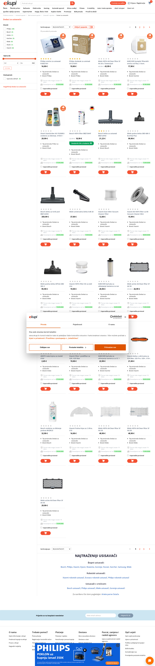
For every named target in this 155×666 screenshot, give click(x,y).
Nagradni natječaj (15, 646)
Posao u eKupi (13, 643)
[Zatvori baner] (125, 317)
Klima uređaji (72, 8)
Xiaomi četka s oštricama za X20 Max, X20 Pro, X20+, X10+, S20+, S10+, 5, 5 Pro (138, 357)
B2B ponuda (78, 12)
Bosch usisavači (73, 588)
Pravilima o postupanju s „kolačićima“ (62, 338)
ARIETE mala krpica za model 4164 (52, 357)
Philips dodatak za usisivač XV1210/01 (79, 62)
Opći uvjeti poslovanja (132, 636)
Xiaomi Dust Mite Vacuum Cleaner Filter (108, 213)
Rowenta (90, 567)
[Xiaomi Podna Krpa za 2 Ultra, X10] (81, 411)
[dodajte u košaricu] (45, 94)
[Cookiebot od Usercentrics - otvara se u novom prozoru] (112, 317)
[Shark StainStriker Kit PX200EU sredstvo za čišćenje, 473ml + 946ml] (52, 117)
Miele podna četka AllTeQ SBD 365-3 (52, 285)
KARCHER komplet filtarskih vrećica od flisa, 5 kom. (138, 62)
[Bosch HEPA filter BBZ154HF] (81, 117)
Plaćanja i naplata (61, 636)
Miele (8, 41)
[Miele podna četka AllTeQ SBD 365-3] (52, 267)
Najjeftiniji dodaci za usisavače (14, 87)
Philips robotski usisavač (118, 577)
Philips (9, 29)
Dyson (83, 567)
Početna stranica (8, 15)
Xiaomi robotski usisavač (73, 577)
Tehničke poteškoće (39, 643)
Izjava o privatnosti (131, 639)
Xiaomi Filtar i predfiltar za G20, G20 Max (79, 357)
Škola (5, 8)
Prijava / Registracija (137, 3)
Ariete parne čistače (110, 594)
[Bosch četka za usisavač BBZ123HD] (110, 117)
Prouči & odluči (91, 12)
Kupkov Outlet (56, 12)
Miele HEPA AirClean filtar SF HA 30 (109, 429)
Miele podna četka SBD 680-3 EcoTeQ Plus (138, 134)
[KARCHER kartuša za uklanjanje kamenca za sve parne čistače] (110, 267)
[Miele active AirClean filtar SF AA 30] (52, 483)
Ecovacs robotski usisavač (96, 577)
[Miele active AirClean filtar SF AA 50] (139, 267)
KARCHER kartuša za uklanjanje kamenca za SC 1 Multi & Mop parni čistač (109, 357)
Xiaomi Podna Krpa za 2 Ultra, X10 (80, 429)
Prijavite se (125, 615)
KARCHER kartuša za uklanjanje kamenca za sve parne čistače (108, 285)
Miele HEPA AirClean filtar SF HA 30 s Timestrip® (109, 62)
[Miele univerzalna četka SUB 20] (81, 195)
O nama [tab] (111, 324)
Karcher (9, 38)
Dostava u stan (84, 639)
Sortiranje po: (45, 27)
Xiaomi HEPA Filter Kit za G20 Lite (80, 285)
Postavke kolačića (76, 347)
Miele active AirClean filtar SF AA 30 (52, 501)
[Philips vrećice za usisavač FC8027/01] (52, 44)
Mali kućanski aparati (34, 15)
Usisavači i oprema (48, 15)
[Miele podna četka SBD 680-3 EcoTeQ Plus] (139, 117)
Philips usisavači (88, 588)
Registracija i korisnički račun (42, 639)
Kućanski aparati (58, 8)
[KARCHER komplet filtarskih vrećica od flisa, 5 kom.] (139, 44)
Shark (9, 45)
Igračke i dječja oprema (11, 12)
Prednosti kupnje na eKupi (18, 639)
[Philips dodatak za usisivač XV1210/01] (81, 44)
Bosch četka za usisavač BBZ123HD (107, 134)
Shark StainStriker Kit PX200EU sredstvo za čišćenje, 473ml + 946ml (52, 134)
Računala (26, 8)
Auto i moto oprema (104, 8)
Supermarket (27, 12)
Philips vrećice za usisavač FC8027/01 (50, 62)
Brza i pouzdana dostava (87, 636)
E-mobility (91, 8)
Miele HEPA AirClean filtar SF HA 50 (138, 429)
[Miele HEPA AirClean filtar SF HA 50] (139, 411)
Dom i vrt (130, 8)
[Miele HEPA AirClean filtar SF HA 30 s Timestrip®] (110, 44)
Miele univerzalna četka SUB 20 (81, 212)
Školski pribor (15, 8)
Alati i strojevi (119, 8)
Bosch (9, 32)
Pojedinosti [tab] (77, 324)
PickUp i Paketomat (85, 643)
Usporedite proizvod (49, 89)
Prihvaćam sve (110, 347)
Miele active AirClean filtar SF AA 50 (138, 285)
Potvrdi (7, 68)
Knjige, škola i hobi (41, 12)
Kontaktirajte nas (131, 652)
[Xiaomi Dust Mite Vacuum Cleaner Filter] (110, 195)
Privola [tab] (43, 324)
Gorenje (98, 567)
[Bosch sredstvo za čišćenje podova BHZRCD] (52, 411)
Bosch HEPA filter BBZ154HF (80, 133)
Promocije (67, 12)
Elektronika (37, 8)
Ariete (9, 35)
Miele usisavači (102, 588)
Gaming (46, 8)
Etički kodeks (129, 648)
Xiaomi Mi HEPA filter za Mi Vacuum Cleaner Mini (137, 213)
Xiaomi (9, 48)
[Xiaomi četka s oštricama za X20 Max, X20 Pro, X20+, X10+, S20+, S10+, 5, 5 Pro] (139, 339)
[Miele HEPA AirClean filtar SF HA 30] (110, 411)
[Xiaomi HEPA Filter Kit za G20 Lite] (81, 267)
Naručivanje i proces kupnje (64, 639)
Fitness (82, 8)
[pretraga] (72, 3)
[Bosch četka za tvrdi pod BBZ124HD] (52, 195)
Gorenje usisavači (117, 588)
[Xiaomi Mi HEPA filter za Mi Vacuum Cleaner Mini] (139, 195)
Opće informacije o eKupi (17, 636)
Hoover (106, 567)
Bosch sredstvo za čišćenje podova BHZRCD (51, 429)
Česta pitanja (36, 636)
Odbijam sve (45, 347)
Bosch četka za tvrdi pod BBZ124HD (50, 213)
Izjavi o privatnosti (37, 338)
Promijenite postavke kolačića (135, 655)
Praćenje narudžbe (118, 3)
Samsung (122, 567)
